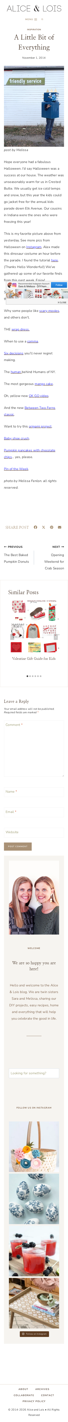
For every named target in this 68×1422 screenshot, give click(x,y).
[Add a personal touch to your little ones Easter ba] (34, 1146)
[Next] (56, 637)
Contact (47, 1395)
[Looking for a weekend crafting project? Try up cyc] (34, 1303)
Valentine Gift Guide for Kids (34, 658)
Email (11, 812)
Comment (14, 725)
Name (11, 792)
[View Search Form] (42, 19)
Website (12, 832)
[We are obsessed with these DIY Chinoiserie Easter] (34, 1199)
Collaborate (24, 1395)
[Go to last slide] (12, 637)
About (23, 1389)
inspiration (34, 29)
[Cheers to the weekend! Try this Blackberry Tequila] (34, 1251)
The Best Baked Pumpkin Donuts (16, 554)
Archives (42, 1389)
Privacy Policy (34, 1401)
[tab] (27, 676)
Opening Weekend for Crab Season (54, 558)
